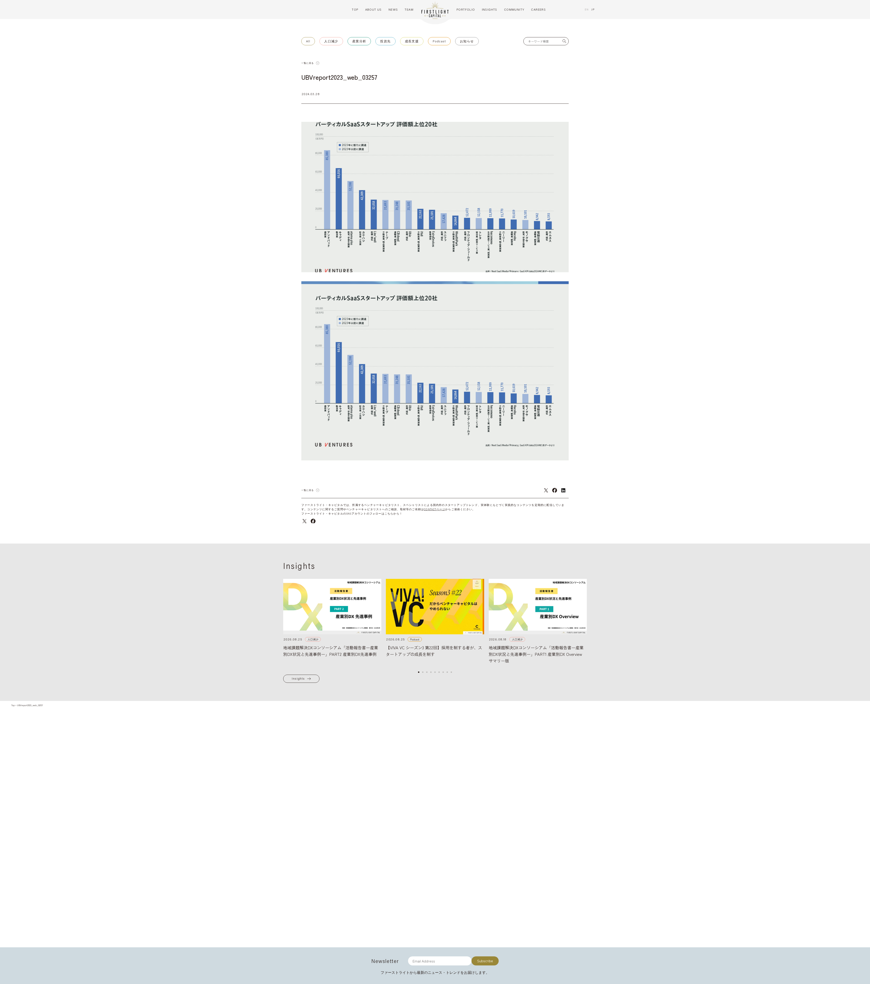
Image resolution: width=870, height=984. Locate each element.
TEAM (409, 9)
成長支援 (412, 41)
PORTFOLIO (466, 9)
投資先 (385, 41)
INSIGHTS (489, 9)
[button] (418, 672)
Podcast (439, 41)
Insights (298, 678)
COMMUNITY (514, 9)
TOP (355, 9)
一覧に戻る (307, 63)
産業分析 (359, 41)
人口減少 (331, 41)
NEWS (393, 9)
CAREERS (538, 9)
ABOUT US (373, 9)
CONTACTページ (434, 509)
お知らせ (467, 41)
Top (13, 705)
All (308, 41)
